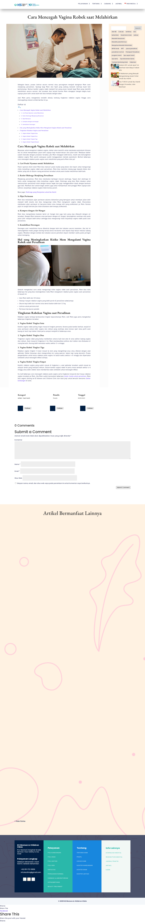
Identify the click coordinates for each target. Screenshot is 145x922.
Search (138, 28)
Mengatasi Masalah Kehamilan (122, 45)
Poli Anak (52, 857)
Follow (27, 408)
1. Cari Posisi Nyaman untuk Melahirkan (32, 113)
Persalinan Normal (55, 874)
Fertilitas (52, 870)
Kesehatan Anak (126, 35)
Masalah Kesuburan (118, 38)
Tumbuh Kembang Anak (120, 62)
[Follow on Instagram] (52, 408)
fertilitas (128, 32)
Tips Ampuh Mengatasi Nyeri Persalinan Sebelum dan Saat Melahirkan (46, 797)
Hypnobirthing (54, 882)
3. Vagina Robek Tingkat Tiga (29, 139)
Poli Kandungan (54, 853)
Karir (108, 870)
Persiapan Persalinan (132, 52)
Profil (79, 857)
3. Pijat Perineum (26, 118)
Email (17, 471)
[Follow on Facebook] (20, 408)
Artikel (20, 398)
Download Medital (113, 853)
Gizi (134, 32)
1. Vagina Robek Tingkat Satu (29, 133)
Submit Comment (123, 487)
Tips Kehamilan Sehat (127, 59)
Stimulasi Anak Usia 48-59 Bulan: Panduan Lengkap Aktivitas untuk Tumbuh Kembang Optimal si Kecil (61, 698)
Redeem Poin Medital (114, 857)
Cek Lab (121, 32)
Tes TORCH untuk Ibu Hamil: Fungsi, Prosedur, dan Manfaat (129, 84)
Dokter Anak (82, 870)
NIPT (122, 48)
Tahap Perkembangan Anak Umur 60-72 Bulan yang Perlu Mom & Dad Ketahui (50, 599)
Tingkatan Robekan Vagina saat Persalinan (34, 130)
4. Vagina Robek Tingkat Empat (30, 142)
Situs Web (18, 478)
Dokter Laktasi (83, 874)
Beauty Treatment (55, 887)
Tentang (96, 3)
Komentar (18, 440)
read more (22, 612)
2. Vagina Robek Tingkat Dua (29, 136)
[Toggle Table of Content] (19, 108)
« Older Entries (20, 821)
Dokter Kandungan (85, 865)
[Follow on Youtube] (82, 408)
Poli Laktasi (52, 861)
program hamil (116, 55)
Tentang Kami (82, 853)
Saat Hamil (26, 398)
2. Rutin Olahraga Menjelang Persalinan (32, 116)
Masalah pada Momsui (119, 42)
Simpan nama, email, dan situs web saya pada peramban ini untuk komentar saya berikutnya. (53, 483)
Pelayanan (83, 3)
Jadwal (118, 3)
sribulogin (22, 603)
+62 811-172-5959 (28, 869)
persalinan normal (118, 52)
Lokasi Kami (81, 861)
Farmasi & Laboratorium (58, 878)
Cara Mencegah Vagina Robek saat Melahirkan (35, 110)
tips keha (115, 59)
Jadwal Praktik (112, 861)
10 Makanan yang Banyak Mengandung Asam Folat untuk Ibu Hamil (129, 76)
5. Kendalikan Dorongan (28, 124)
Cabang (107, 3)
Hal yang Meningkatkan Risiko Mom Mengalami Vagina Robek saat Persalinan (46, 128)
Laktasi (136, 35)
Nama (17, 464)
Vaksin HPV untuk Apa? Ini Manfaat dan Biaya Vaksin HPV (129, 67)
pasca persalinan (131, 48)
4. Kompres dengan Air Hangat (29, 121)
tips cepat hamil (129, 55)
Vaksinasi (133, 62)
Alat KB (114, 32)
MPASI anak (115, 48)
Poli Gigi (51, 865)
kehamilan (115, 35)
